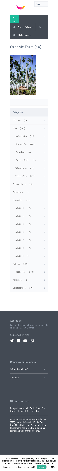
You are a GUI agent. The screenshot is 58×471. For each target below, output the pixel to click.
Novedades (17, 280)
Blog (15, 128)
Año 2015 (20, 224)
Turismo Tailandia (25, 27)
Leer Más (50, 467)
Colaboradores (19, 184)
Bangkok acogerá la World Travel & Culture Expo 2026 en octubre (26, 409)
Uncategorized (19, 288)
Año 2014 (20, 216)
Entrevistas (20, 152)
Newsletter (18, 200)
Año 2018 (20, 248)
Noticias (16, 264)
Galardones (18, 192)
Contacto (14, 377)
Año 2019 (20, 256)
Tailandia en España (19, 369)
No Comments (24, 35)
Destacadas (20, 272)
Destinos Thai (21, 144)
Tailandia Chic (21, 168)
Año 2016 (20, 232)
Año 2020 (17, 120)
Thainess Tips (21, 176)
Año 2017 (20, 240)
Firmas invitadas (22, 160)
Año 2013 (20, 208)
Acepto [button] (41, 467)
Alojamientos (21, 136)
